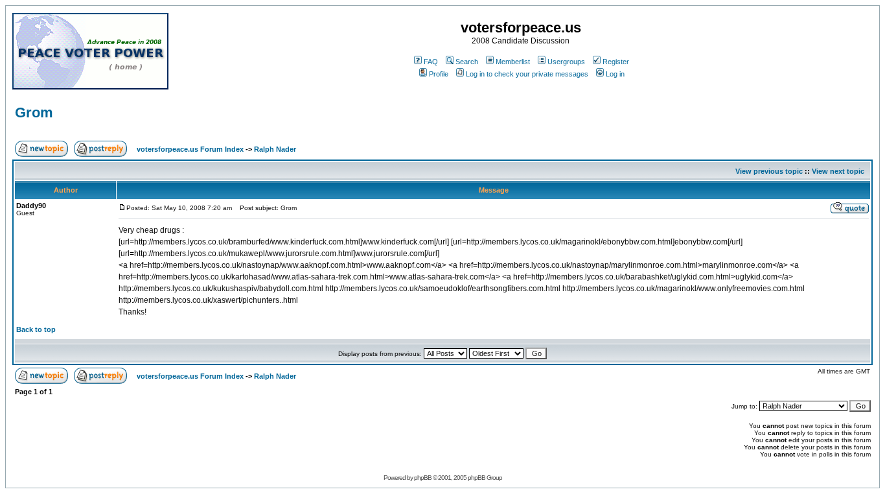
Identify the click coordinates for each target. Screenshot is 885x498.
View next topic (838, 171)
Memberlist (513, 61)
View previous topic (769, 171)
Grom (34, 112)
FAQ (431, 61)
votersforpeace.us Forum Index (190, 149)
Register (616, 61)
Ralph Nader (275, 149)
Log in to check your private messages (527, 74)
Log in (615, 74)
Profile (438, 74)
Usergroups (566, 61)
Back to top (36, 329)
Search (466, 61)
